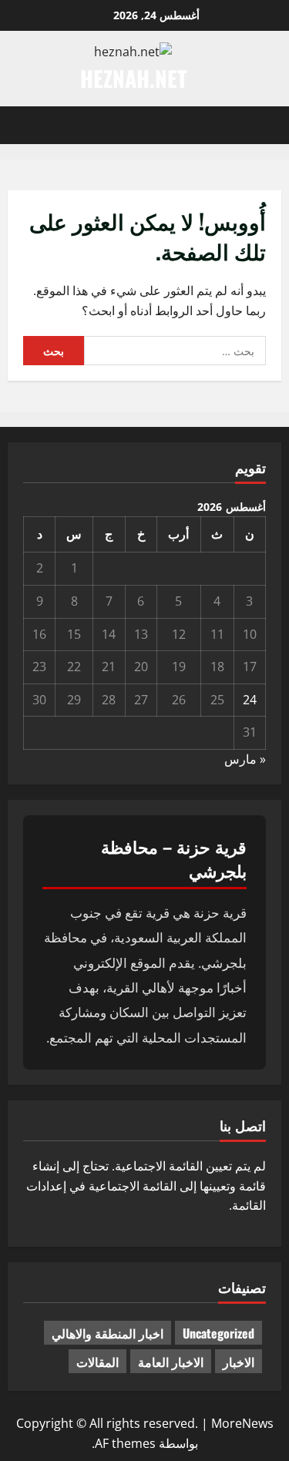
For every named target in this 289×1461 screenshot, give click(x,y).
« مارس (245, 759)
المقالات (97, 1361)
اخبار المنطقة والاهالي (107, 1333)
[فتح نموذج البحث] (12, 125)
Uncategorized (218, 1333)
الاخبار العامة (170, 1361)
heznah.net (133, 78)
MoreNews (242, 1423)
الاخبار (238, 1361)
